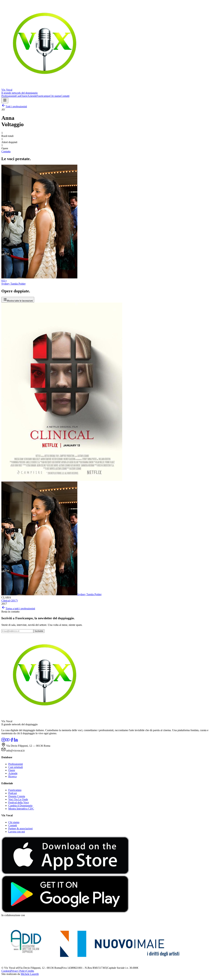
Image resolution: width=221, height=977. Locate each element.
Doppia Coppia (16, 796)
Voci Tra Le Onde (18, 799)
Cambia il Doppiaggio (20, 805)
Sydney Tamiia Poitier (89, 594)
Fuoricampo (43, 95)
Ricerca (12, 776)
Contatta (6, 151)
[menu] (4, 100)
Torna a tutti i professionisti (20, 608)
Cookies (5, 970)
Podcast (12, 793)
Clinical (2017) (9, 600)
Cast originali (15, 767)
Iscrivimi (39, 631)
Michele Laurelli (30, 974)
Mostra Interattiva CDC (21, 808)
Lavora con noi (16, 831)
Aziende (32, 95)
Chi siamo (55, 95)
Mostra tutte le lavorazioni (20, 300)
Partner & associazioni (20, 828)
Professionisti (8, 95)
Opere (24, 95)
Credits (30, 970)
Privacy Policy (18, 970)
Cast (18, 95)
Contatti (65, 95)
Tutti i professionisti (16, 106)
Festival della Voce (18, 802)
